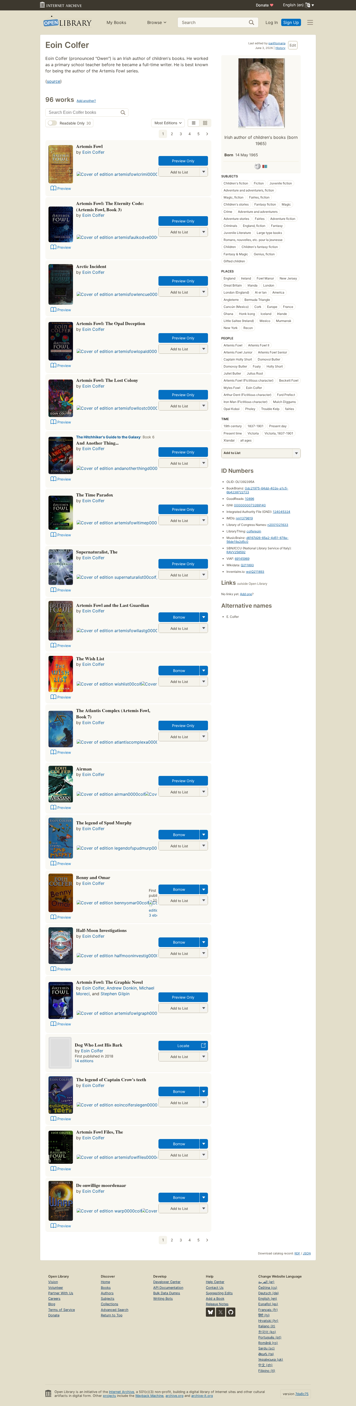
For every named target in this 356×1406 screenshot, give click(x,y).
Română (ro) (268, 1343)
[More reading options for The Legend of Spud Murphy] (203, 845)
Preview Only (183, 161)
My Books (116, 22)
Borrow (179, 617)
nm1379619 (244, 518)
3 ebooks (157, 915)
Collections (109, 1304)
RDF (297, 1253)
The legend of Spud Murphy (104, 822)
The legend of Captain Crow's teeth (111, 1079)
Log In (272, 22)
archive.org (174, 1396)
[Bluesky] (210, 1312)
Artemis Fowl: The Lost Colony (107, 380)
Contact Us (215, 1288)
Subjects (107, 1299)
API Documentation (168, 1288)
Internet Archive (121, 1392)
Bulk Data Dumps (166, 1293)
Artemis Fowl (89, 146)
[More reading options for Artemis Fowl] (203, 172)
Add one (246, 594)
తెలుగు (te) (266, 1354)
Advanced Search (114, 1310)
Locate (183, 1045)
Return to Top (111, 1315)
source (53, 81)
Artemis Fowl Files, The (99, 1131)
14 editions (84, 1061)
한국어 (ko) (267, 1332)
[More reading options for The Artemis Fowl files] (203, 1155)
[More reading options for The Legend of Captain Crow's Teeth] (203, 1102)
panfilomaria (276, 43)
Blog (51, 1304)
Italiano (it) (266, 1326)
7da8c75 (302, 1394)
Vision (53, 1282)
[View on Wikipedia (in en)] (257, 167)
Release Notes (217, 1304)
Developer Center (167, 1282)
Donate (265, 5)
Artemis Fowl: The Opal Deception (110, 323)
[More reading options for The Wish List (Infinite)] (203, 681)
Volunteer (55, 1288)
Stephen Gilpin (115, 993)
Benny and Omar (93, 877)
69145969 (242, 559)
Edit (293, 45)
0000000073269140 (250, 505)
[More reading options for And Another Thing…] (203, 463)
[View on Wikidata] (265, 167)
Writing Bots (163, 1299)
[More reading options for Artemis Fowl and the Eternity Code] (203, 232)
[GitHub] (230, 1312)
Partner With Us (60, 1293)
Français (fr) (268, 1310)
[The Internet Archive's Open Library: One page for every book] (67, 22)
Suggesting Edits (219, 1293)
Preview (64, 188)
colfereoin (254, 531)
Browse (154, 22)
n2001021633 (277, 525)
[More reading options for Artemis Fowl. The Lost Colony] (203, 405)
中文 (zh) (265, 1365)
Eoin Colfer (93, 152)
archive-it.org (202, 1396)
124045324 (281, 512)
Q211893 (247, 565)
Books (106, 1288)
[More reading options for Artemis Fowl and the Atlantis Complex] (203, 736)
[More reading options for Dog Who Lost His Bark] (203, 1056)
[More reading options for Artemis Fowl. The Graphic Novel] (203, 1008)
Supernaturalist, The (97, 551)
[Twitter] (220, 1312)
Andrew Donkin (122, 988)
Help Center (215, 1282)
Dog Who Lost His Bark (98, 1044)
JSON (307, 1253)
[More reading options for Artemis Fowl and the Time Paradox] (203, 520)
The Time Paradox (94, 494)
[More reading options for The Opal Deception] (203, 349)
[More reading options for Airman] (203, 792)
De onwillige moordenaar (101, 1185)
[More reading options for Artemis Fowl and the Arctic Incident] (203, 292)
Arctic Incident (91, 266)
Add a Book (215, 1299)
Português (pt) (269, 1337)
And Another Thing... (97, 442)
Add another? (86, 101)
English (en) (267, 1299)
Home (105, 1282)
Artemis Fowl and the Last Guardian (112, 605)
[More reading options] (204, 617)
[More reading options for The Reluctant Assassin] (203, 1208)
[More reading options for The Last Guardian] (203, 628)
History (280, 48)
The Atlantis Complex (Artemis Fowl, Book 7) (113, 713)
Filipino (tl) (266, 1371)
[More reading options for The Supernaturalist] (203, 575)
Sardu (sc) (266, 1348)
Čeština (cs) (267, 1288)
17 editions (155, 907)
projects (109, 1396)
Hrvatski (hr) (268, 1321)
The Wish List (90, 658)
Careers (54, 1299)
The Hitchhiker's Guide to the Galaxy (108, 437)
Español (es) (268, 1304)
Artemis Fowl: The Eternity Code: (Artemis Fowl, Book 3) (110, 206)
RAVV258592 (235, 552)
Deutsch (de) (268, 1293)
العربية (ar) (266, 1282)
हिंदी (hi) (264, 1315)
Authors (107, 1293)
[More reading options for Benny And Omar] (203, 900)
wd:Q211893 (255, 572)
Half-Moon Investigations (101, 930)
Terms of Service (61, 1310)
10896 (249, 499)
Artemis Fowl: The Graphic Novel (109, 982)
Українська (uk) (270, 1359)
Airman (84, 768)
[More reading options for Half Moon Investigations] (203, 953)
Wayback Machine (149, 1396)
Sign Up (291, 22)
